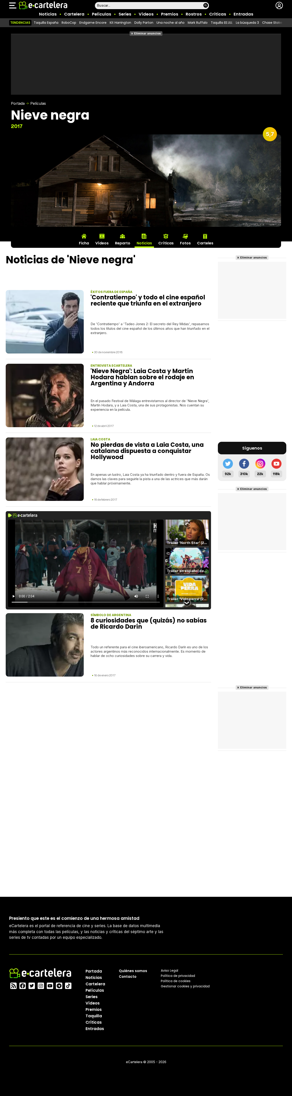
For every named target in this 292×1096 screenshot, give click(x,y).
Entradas (243, 14)
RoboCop (69, 22)
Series (125, 14)
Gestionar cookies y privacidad (185, 986)
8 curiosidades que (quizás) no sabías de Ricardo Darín (149, 623)
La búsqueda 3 (247, 22)
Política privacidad (178, 975)
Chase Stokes (273, 22)
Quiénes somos (133, 970)
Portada (18, 103)
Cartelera (74, 14)
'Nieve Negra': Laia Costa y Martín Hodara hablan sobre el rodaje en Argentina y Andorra (142, 377)
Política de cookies (175, 981)
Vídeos (146, 14)
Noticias (48, 14)
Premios (169, 14)
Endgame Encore (93, 22)
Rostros (194, 14)
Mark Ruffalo (198, 22)
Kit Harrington (120, 22)
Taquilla (94, 1016)
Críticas (217, 14)
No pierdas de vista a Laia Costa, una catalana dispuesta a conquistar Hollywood (147, 451)
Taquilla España (46, 22)
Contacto (127, 976)
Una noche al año (170, 22)
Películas (101, 14)
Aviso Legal (169, 970)
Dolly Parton (143, 22)
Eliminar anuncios (147, 33)
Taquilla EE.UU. (222, 22)
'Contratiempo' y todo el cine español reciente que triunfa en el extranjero (148, 300)
